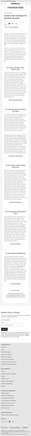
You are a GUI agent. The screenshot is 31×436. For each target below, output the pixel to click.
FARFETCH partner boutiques (8, 373)
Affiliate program (5, 393)
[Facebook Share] (9, 24)
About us (3, 371)
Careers (3, 376)
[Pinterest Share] (13, 24)
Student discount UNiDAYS (7, 398)
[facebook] (9, 421)
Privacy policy (4, 427)
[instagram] (2, 421)
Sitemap (3, 386)
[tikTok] (6, 421)
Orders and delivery (6, 351)
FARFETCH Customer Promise (8, 364)
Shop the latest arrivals (10, 1)
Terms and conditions (15, 427)
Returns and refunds (6, 354)
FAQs (2, 349)
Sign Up (4, 329)
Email (2, 322)
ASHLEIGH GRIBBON (13, 27)
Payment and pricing (6, 356)
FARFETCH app (5, 378)
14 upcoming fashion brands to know (15, 293)
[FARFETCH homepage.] (15, 3)
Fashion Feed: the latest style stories (10, 414)
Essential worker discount (7, 405)
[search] (5, 3)
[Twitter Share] (16, 24)
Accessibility (25, 427)
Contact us (4, 347)
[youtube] (13, 421)
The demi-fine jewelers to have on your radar (15, 295)
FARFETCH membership (7, 395)
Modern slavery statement (7, 381)
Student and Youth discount (8, 402)
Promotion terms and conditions (9, 361)
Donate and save (5, 407)
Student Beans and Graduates (8, 400)
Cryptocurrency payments (7, 359)
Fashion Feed (15, 8)
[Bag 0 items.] (29, 3)
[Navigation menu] (1, 3)
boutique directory (8, 13)
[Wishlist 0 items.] (26, 3)
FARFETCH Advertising (6, 383)
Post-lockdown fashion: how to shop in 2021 (15, 296)
